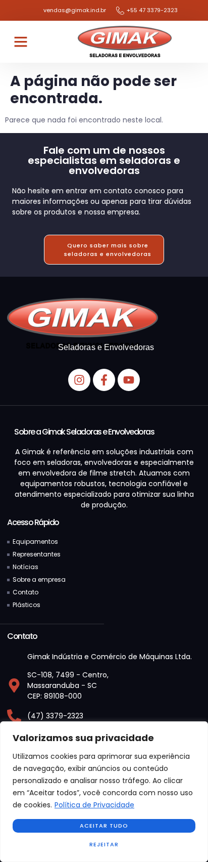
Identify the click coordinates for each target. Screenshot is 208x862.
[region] (104, 791)
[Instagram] (79, 380)
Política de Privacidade (94, 805)
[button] (20, 41)
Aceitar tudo (104, 826)
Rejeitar (104, 844)
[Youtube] (129, 380)
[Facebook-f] (104, 380)
